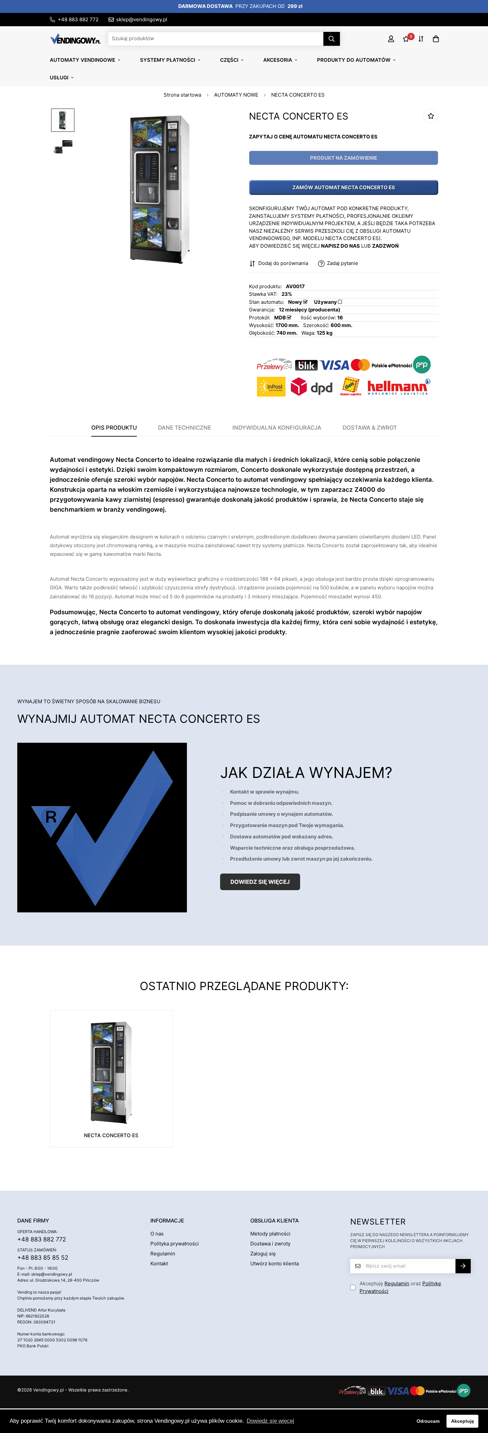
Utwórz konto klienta (274, 1263)
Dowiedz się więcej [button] (270, 1421)
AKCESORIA (277, 60)
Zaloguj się (263, 1253)
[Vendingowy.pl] (75, 38)
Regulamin (162, 1253)
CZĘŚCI (229, 60)
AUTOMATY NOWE (236, 95)
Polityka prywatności (174, 1243)
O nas (157, 1233)
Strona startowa (182, 95)
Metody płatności (270, 1233)
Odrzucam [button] (428, 1421)
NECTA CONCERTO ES (111, 1135)
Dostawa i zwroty (270, 1243)
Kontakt (159, 1263)
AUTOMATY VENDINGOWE (82, 60)
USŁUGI (59, 77)
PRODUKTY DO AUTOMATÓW (353, 60)
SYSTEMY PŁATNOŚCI (167, 60)
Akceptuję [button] (462, 1421)
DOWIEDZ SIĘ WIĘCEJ (260, 882)
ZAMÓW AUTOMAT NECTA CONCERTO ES (343, 187)
